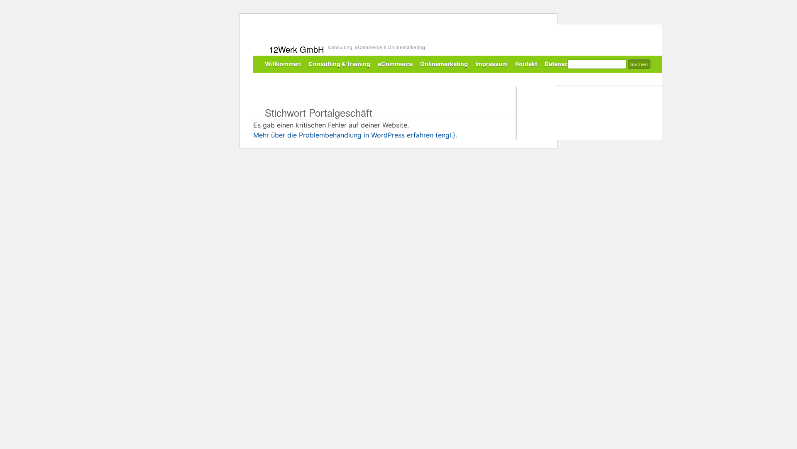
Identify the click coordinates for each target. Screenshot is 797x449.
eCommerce (395, 63)
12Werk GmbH (296, 49)
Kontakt (526, 63)
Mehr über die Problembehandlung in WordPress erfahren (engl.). (355, 135)
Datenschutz (563, 63)
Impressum (491, 63)
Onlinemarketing (444, 63)
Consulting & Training (339, 63)
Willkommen (283, 63)
